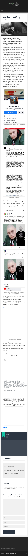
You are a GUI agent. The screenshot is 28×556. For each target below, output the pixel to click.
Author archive (7, 437)
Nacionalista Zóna (10, 553)
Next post (6, 453)
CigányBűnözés (8, 446)
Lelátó (9, 353)
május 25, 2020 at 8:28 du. (9, 466)
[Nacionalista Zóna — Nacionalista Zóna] (14, 4)
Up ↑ (26, 553)
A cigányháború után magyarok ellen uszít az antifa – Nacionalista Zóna (14, 488)
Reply (5, 475)
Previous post (7, 450)
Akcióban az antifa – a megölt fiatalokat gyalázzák (13, 18)
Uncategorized (8, 444)
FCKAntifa (14, 446)
